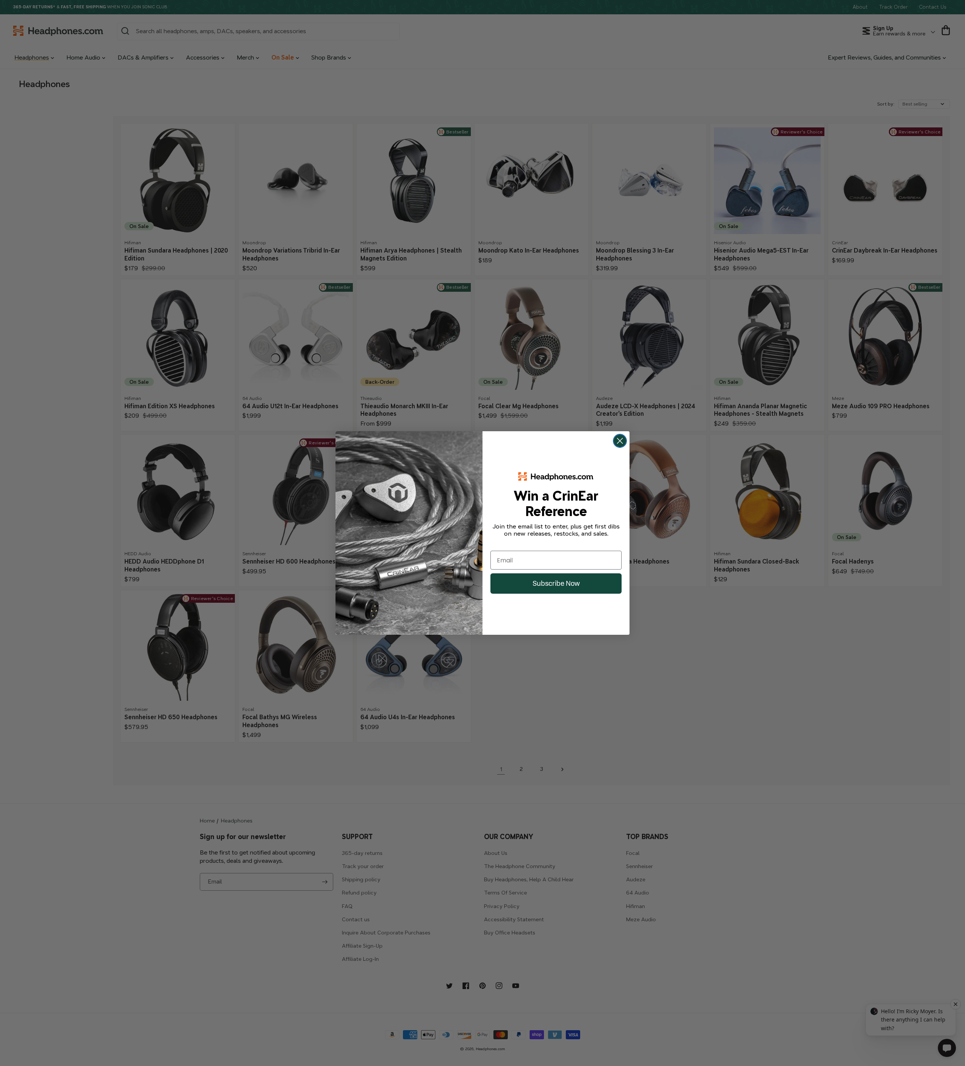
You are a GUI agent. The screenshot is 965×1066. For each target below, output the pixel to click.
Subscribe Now (556, 583)
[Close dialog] (619, 440)
